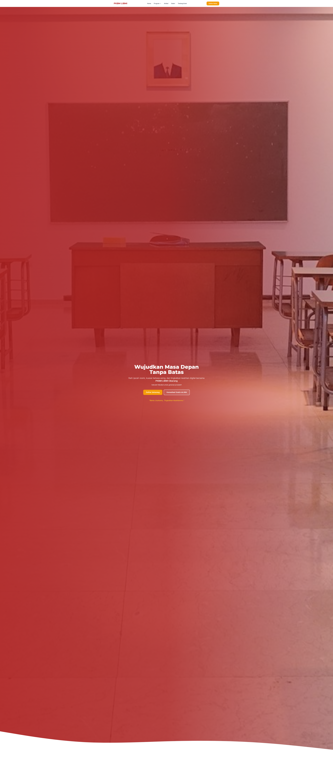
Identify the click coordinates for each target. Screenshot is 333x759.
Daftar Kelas (213, 3)
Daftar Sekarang (153, 392)
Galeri (173, 3)
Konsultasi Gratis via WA (177, 392)
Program (156, 3)
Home (149, 3)
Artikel (166, 3)
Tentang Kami (182, 3)
